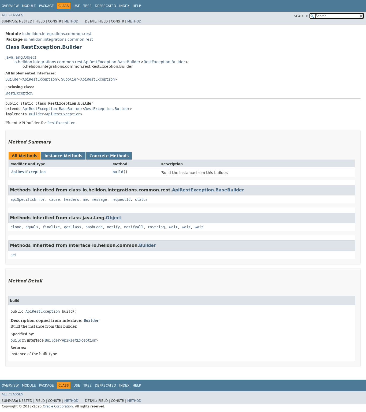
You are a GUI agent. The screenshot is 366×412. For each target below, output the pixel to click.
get (13, 255)
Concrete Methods (109, 156)
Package (46, 6)
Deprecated (105, 6)
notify (113, 227)
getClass (72, 227)
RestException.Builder (164, 62)
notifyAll (133, 227)
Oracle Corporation (58, 406)
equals (31, 227)
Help (137, 6)
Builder (12, 79)
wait (173, 227)
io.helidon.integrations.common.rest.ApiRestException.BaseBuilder (76, 62)
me (85, 199)
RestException (19, 93)
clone (15, 227)
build (118, 172)
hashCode (94, 227)
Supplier (69, 79)
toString (156, 227)
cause (54, 199)
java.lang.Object (20, 57)
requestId (120, 199)
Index (124, 6)
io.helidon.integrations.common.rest (56, 34)
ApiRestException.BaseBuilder (53, 109)
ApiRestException (40, 79)
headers (71, 199)
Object (113, 217)
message (99, 199)
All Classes (12, 15)
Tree (87, 6)
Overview (10, 6)
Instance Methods (63, 156)
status (141, 199)
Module (29, 6)
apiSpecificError (27, 199)
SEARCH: (301, 16)
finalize (51, 227)
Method (71, 21)
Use (76, 6)
